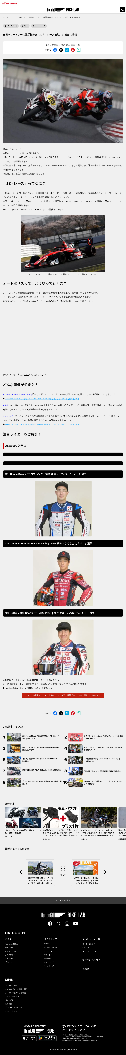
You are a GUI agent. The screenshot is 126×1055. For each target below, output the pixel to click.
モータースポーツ (18, 17)
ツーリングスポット (92, 960)
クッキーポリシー (12, 1011)
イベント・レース (38, 26)
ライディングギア (50, 947)
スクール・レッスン (90, 951)
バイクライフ (50, 939)
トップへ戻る (65, 900)
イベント (25, 26)
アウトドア (48, 955)
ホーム (5, 17)
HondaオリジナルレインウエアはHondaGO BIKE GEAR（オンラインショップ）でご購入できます (43, 424)
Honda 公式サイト (12, 996)
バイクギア (9, 1000)
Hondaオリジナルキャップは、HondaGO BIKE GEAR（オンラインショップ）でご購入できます (42, 399)
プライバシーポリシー (13, 1007)
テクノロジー (10, 955)
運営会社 (8, 1004)
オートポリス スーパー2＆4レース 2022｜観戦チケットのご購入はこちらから (64, 695)
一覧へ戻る (63, 875)
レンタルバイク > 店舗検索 (15, 993)
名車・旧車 (9, 958)
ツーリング (48, 951)
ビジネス (8, 962)
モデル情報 (9, 947)
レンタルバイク (50, 962)
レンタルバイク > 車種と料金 (16, 989)
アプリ (46, 944)
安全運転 (47, 958)
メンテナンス (49, 966)
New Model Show (11, 944)
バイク (8, 939)
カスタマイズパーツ (12, 951)
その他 (85, 969)
